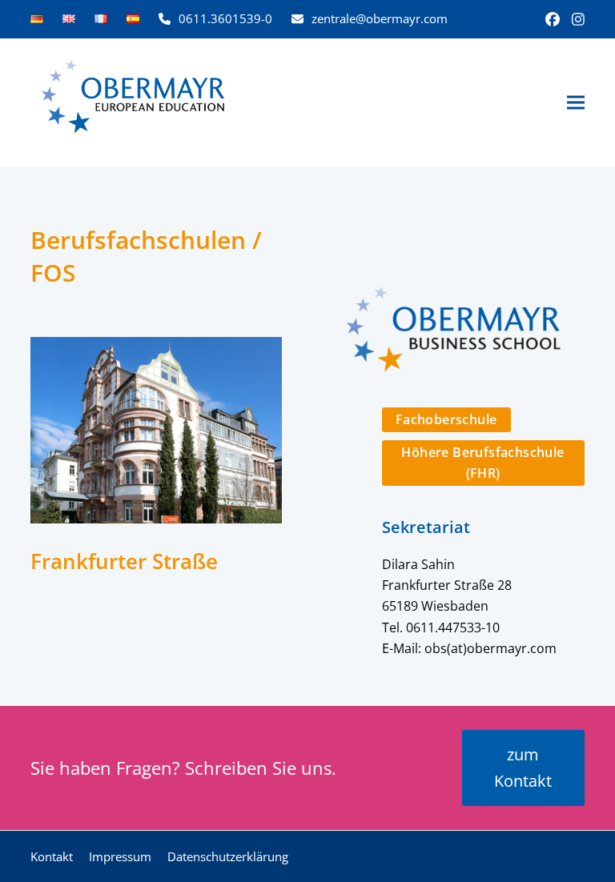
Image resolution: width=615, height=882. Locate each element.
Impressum (120, 856)
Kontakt (51, 856)
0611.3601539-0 (225, 18)
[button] (576, 103)
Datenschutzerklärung (227, 856)
